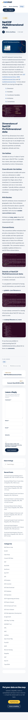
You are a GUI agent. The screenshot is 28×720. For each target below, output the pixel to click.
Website (7, 435)
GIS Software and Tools (10, 606)
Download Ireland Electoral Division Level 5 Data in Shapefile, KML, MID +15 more (13, 488)
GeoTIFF (6, 573)
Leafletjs (6, 635)
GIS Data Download (9, 587)
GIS (6, 18)
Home (4, 6)
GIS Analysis (7, 580)
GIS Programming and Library (11, 598)
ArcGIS (6, 551)
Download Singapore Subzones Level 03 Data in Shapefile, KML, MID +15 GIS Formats (13, 514)
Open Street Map (8, 639)
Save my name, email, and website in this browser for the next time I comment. (13, 445)
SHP (5, 657)
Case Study (7, 554)
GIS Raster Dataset (9, 602)
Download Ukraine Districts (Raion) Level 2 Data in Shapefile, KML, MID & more (13, 507)
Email (7, 427)
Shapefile (6, 653)
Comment (8, 400)
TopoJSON (7, 664)
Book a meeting (14, 706)
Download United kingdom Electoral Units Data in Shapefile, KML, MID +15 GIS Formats (13, 534)
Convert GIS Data (8, 558)
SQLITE (6, 660)
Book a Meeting (13, 6)
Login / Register (8, 10)
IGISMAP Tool (8, 624)
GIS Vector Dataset (9, 609)
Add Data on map (8, 547)
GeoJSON (6, 565)
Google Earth (7, 617)
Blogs (21, 6)
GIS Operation (7, 595)
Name (7, 420)
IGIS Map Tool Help (9, 620)
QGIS (5, 646)
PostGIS (6, 642)
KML (5, 628)
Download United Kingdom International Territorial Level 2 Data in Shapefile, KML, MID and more (14, 527)
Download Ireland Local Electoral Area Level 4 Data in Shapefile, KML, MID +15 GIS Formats (14, 500)
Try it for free (14, 702)
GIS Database (7, 591)
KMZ (5, 631)
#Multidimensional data (15, 366)
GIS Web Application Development (13, 613)
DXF (5, 562)
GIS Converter (7, 584)
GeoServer (6, 569)
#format (5, 366)
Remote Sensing (8, 650)
